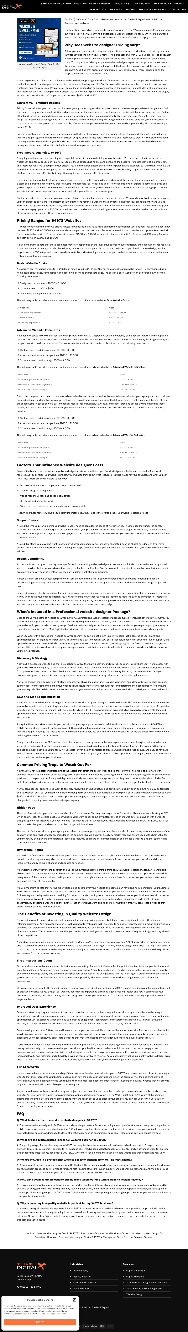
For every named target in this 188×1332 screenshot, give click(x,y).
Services (141, 3)
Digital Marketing (135, 1276)
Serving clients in (151, 9)
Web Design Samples (168, 3)
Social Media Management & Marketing (147, 1282)
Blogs (130, 9)
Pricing (115, 9)
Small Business (81, 1288)
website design (142, 792)
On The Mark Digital (80, 1165)
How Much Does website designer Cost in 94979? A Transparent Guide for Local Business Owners (99, 1237)
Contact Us (178, 9)
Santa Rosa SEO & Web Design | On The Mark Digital (76, 3)
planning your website (57, 525)
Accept (40, 1322)
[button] (74, 1299)
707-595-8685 (124, 37)
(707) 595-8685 (78, 19)
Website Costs (121, 300)
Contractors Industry (84, 1282)
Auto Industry (80, 1270)
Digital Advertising (136, 1270)
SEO (166, 813)
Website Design (134, 1294)
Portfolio (97, 9)
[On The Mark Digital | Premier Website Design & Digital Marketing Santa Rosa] (12, 6)
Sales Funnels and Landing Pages (144, 1288)
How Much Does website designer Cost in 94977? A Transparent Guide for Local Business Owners (77, 1233)
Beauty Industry (82, 1276)
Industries (121, 3)
